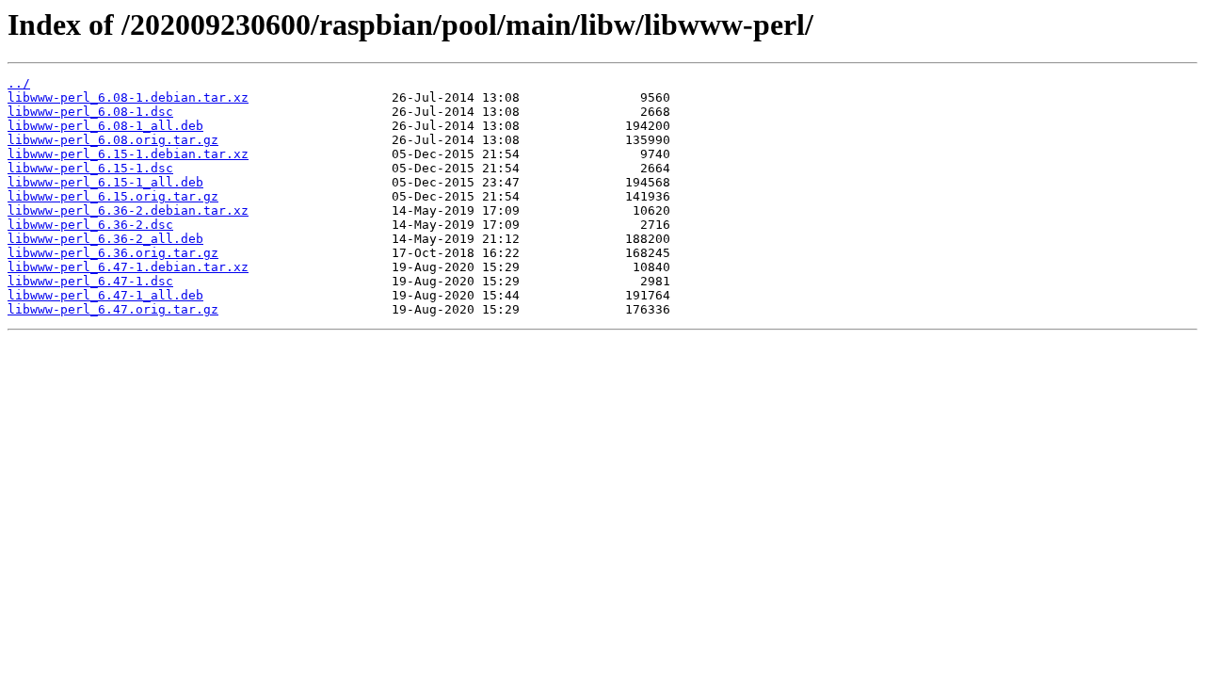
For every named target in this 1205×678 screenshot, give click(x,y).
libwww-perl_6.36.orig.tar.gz (113, 253)
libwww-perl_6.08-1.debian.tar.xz (128, 97)
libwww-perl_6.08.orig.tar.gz (113, 140)
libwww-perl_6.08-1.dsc (90, 112)
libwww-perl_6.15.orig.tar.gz (113, 196)
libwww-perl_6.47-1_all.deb (105, 295)
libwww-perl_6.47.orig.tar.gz (113, 309)
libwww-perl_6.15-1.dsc (90, 168)
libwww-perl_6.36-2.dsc (90, 225)
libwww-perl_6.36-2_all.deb (105, 239)
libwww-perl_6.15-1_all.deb (105, 182)
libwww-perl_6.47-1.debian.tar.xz (128, 267)
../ (19, 83)
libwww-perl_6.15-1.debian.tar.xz (128, 154)
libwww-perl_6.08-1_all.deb (105, 126)
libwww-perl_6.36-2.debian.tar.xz (128, 210)
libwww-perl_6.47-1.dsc (90, 281)
